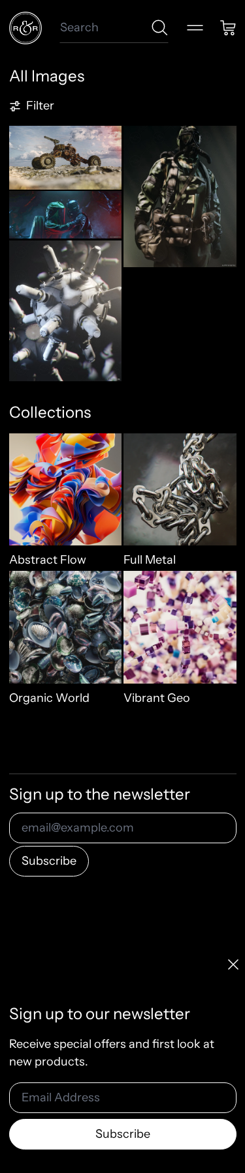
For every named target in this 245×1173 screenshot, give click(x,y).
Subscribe (49, 861)
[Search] (160, 27)
